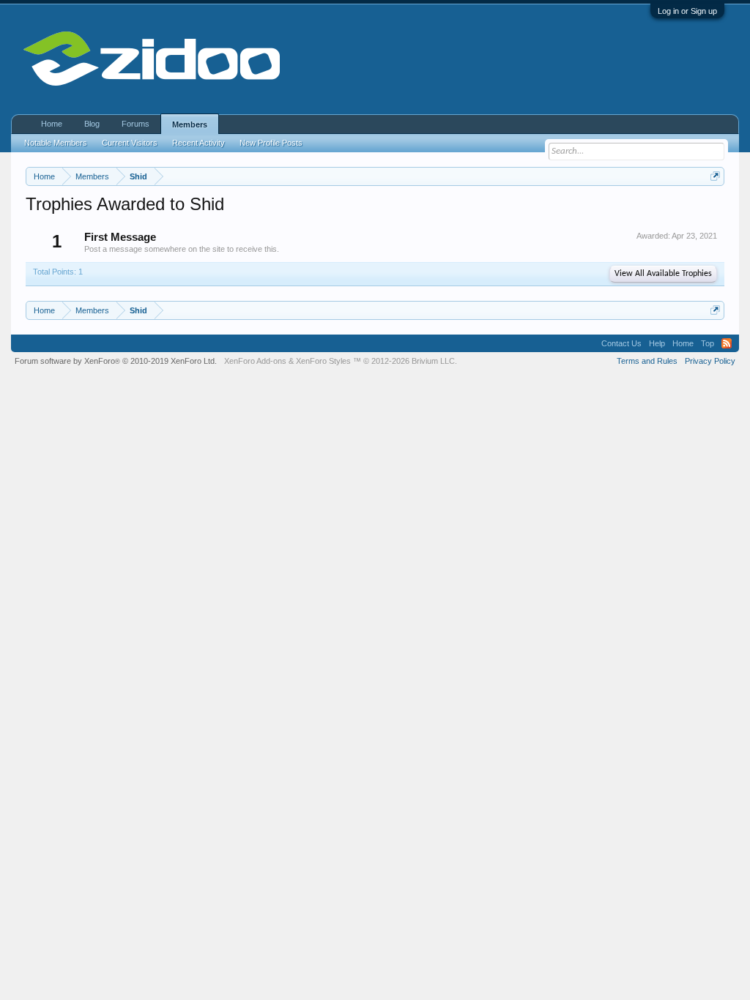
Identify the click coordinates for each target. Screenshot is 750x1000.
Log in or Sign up (687, 11)
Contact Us (621, 343)
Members (189, 124)
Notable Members (55, 142)
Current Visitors (129, 142)
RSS (726, 343)
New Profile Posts (271, 142)
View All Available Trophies (663, 273)
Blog (92, 123)
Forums (135, 123)
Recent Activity (198, 142)
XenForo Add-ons (255, 361)
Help (657, 343)
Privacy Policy (710, 361)
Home (51, 123)
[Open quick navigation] (715, 176)
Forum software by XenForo (116, 361)
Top (707, 343)
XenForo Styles (323, 361)
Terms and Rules (647, 361)
